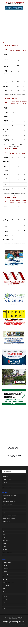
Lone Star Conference (7, 509)
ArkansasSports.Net (9, 617)
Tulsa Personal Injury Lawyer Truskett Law (14, 456)
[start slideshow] (12, 264)
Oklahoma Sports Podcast (8, 582)
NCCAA (4, 605)
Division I (5, 596)
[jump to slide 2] (14, 264)
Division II (5, 599)
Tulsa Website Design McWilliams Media (12, 624)
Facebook (23, 622)
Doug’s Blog (5, 565)
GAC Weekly (6, 577)
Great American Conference (9, 501)
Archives (5, 482)
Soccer (4, 543)
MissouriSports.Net (17, 618)
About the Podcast (7, 479)
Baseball (5, 529)
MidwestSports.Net (9, 620)
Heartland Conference (7, 504)
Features (5, 571)
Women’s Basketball (7, 552)
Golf (4, 534)
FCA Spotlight (6, 568)
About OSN (5, 476)
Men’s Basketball (6, 540)
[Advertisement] (14, 28)
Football (5, 531)
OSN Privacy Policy (7, 488)
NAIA (4, 602)
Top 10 (4, 591)
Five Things (5, 574)
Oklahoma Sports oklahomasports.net (13, 448)
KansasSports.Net (18, 617)
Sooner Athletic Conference (9, 518)
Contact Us (5, 485)
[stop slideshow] (16, 264)
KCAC (4, 507)
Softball (4, 546)
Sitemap (23, 624)
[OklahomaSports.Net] (14, 3)
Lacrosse (5, 537)
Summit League (6, 521)
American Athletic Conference (9, 495)
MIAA (4, 512)
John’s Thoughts (6, 579)
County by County (7, 562)
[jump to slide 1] (13, 264)
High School (5, 608)
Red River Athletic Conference (9, 515)
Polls (4, 588)
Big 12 (4, 498)
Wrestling (5, 555)
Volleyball (5, 549)
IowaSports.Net (9, 618)
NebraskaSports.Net (18, 620)
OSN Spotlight (6, 585)
